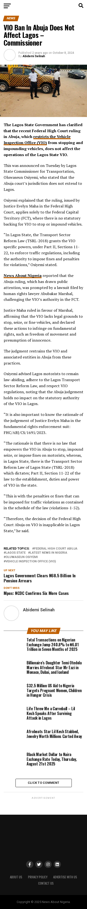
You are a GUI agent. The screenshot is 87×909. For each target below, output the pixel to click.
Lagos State (16, 552)
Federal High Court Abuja (55, 548)
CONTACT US (46, 883)
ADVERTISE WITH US (65, 877)
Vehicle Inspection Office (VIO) (31, 561)
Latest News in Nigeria (48, 552)
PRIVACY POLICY (37, 877)
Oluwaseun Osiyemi (22, 557)
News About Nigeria (23, 275)
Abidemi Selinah (33, 56)
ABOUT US (16, 877)
